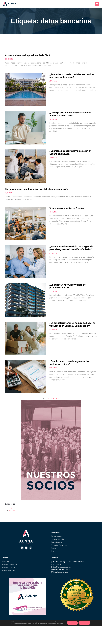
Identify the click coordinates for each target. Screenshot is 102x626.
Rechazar (84, 623)
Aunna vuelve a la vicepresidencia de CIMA (27, 55)
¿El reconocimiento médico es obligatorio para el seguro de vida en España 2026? (71, 248)
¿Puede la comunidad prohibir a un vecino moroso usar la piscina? (71, 76)
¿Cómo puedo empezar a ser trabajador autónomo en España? (70, 114)
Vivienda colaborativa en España (66, 208)
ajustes (60, 624)
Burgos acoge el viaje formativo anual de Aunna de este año (36, 189)
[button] (97, 4)
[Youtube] (26, 547)
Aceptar (72, 623)
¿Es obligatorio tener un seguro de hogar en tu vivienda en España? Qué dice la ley (72, 324)
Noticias (12, 510)
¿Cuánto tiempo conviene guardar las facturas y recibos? (69, 363)
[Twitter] (30, 547)
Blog (10, 508)
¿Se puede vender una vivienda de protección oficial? (67, 286)
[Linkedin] (22, 547)
